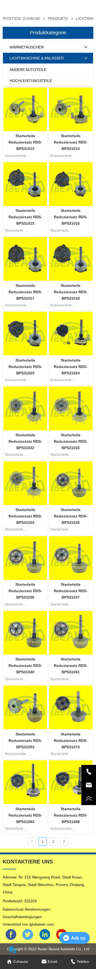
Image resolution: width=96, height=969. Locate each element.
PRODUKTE (58, 18)
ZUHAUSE (31, 18)
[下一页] (64, 841)
